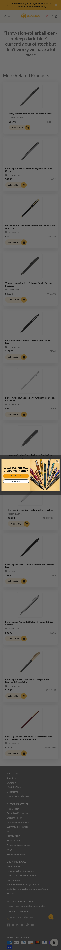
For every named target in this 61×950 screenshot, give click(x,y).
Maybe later (16, 481)
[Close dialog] (57, 461)
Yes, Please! (16, 476)
